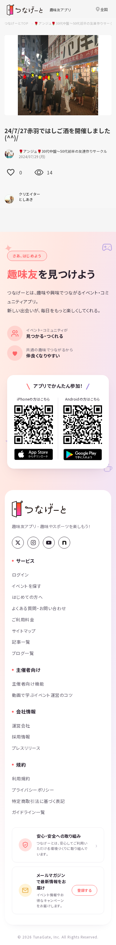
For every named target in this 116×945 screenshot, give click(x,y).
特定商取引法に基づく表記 (38, 801)
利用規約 (21, 778)
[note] (64, 543)
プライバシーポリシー (33, 790)
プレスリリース (26, 748)
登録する (84, 890)
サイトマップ (24, 631)
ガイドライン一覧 (28, 812)
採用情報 (21, 736)
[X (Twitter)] (18, 543)
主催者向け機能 (28, 684)
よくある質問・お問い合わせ (39, 608)
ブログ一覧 (23, 653)
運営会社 (21, 725)
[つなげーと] (39, 509)
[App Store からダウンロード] (33, 454)
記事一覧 (21, 642)
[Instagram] (33, 543)
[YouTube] (49, 543)
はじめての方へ (27, 597)
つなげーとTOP (16, 23)
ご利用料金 (23, 619)
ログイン (20, 574)
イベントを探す (26, 586)
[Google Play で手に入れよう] (82, 454)
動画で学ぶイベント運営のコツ (42, 695)
